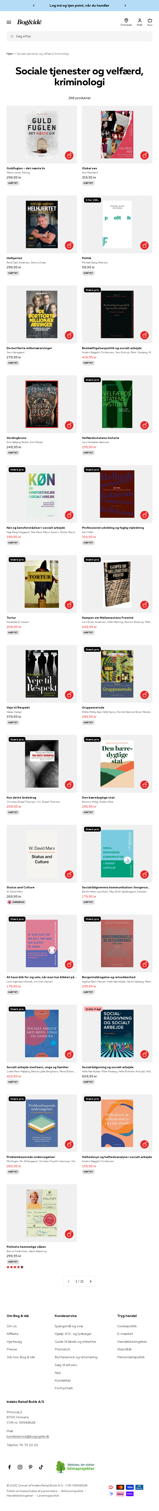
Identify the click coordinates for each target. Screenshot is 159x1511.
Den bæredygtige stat (98, 797)
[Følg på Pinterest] (30, 1467)
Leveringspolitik (48, 1495)
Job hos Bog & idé (21, 1357)
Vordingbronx (16, 438)
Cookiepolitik (127, 1326)
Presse (12, 1349)
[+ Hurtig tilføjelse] (69, 155)
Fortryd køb (64, 1388)
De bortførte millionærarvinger (29, 348)
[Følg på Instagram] (20, 1467)
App (58, 1372)
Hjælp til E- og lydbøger (73, 1334)
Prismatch (62, 1349)
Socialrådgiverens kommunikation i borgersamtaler (117, 887)
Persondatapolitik (131, 1357)
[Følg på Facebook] (9, 1467)
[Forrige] (33, 5)
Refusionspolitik (72, 1491)
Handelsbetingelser (132, 1341)
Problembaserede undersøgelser (31, 1157)
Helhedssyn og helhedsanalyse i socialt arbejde (117, 1157)
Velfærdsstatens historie (100, 438)
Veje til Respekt (18, 707)
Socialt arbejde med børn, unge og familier (38, 1067)
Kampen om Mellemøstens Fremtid (107, 618)
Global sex (89, 168)
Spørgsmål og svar (69, 1326)
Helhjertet (14, 258)
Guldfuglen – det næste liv (26, 168)
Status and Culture (21, 887)
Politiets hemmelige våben (26, 1247)
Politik (86, 258)
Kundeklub (63, 1380)
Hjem (10, 53)
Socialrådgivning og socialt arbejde (108, 1067)
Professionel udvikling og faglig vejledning (113, 528)
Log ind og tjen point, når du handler (79, 5)
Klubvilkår (124, 1349)
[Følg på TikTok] (41, 1467)
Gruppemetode (93, 707)
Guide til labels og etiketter (75, 1341)
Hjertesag (14, 1341)
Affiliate (12, 1334)
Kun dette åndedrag (21, 797)
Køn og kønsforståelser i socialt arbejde (36, 528)
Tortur (11, 618)
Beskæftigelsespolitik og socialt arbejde (112, 348)
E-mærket (125, 1334)
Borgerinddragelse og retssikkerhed (108, 977)
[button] (15, 1267)
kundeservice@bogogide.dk (28, 1436)
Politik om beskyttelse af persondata (32, 1491)
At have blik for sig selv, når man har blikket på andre (42, 977)
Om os (12, 1326)
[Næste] (125, 5)
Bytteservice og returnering (76, 1357)
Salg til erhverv (66, 1365)
